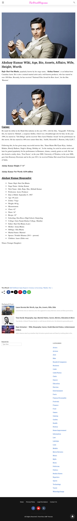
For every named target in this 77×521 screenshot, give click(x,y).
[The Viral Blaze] (38, 2)
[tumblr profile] (44, 508)
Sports (55, 481)
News (55, 463)
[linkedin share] (25, 292)
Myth (54, 459)
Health (55, 423)
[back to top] (72, 516)
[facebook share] (9, 292)
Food (54, 409)
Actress (55, 351)
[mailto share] (16, 292)
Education (56, 383)
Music (55, 455)
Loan (54, 445)
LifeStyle (56, 441)
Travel (55, 488)
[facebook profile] (33, 508)
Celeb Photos (57, 373)
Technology (57, 484)
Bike (54, 358)
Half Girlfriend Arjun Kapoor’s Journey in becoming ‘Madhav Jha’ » (31, 288)
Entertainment (58, 391)
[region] (38, 9)
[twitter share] (12, 292)
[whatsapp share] (29, 292)
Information (57, 434)
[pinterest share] (20, 292)
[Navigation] (2, 2)
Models (55, 448)
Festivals (56, 401)
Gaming (55, 416)
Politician (56, 466)
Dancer (55, 380)
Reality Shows (57, 473)
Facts (55, 394)
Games (55, 412)
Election (55, 387)
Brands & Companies (60, 362)
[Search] (73, 2)
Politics (55, 470)
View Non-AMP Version (45, 517)
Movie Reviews (58, 452)
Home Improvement (59, 430)
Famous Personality (59, 398)
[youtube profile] (38, 508)
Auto (54, 355)
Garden (55, 419)
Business (56, 365)
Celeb (55, 369)
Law (54, 437)
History (55, 427)
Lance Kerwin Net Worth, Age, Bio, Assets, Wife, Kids (36, 307)
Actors (55, 347)
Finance (55, 405)
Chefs (55, 376)
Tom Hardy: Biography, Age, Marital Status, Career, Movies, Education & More (45, 318)
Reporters (56, 477)
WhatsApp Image (58, 491)
